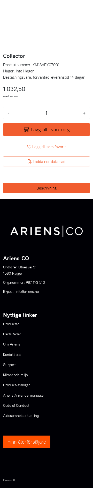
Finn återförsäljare (26, 442)
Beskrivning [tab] (46, 188)
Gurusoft (9, 480)
